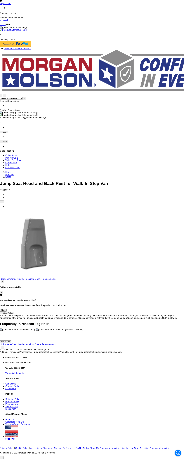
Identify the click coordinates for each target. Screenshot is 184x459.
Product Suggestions (10, 110)
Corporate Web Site (14, 422)
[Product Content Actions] (2, 202)
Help (7, 165)
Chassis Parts (12, 386)
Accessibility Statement (41, 448)
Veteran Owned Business (17, 424)
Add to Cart (5, 342)
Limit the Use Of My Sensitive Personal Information (145, 448)
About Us (9, 419)
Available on (23, 117)
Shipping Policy (12, 399)
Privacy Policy (7, 448)
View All (4, 20)
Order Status (11, 155)
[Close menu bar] (1, 95)
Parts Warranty (12, 404)
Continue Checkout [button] (13, 48)
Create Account (12, 167)
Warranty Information (15, 373)
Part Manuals (11, 158)
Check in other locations (22, 279)
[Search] (24, 98)
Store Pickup (7, 313)
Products (9, 174)
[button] (92, 3)
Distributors (10, 388)
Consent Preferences (64, 448)
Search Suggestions (9, 101)
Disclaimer (10, 409)
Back (4, 132)
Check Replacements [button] (45, 279)
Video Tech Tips (13, 160)
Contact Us (10, 384)
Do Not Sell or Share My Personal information (97, 448)
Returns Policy (12, 401)
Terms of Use (11, 406)
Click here (6, 279)
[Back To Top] (2, 457)
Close (3, 310)
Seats (8, 177)
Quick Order (11, 163)
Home (8, 172)
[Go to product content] (13, 30)
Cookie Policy (22, 448)
